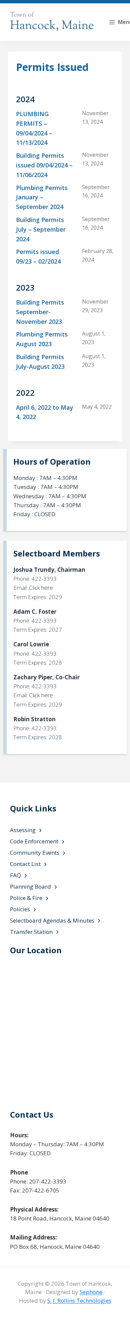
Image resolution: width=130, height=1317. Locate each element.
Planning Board (30, 886)
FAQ (15, 875)
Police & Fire (26, 898)
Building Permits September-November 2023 (40, 312)
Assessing (23, 830)
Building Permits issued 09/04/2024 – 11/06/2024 (44, 165)
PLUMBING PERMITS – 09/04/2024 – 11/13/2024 (34, 128)
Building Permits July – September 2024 (41, 229)
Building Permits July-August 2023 (40, 361)
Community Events (34, 852)
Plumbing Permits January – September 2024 (42, 197)
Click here (41, 587)
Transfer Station (31, 932)
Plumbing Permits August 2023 (42, 339)
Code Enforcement (34, 841)
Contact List (25, 864)
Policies (20, 909)
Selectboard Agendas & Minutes (52, 920)
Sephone (91, 1292)
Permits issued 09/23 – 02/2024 (38, 256)
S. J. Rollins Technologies (79, 1300)
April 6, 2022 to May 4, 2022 (44, 412)
